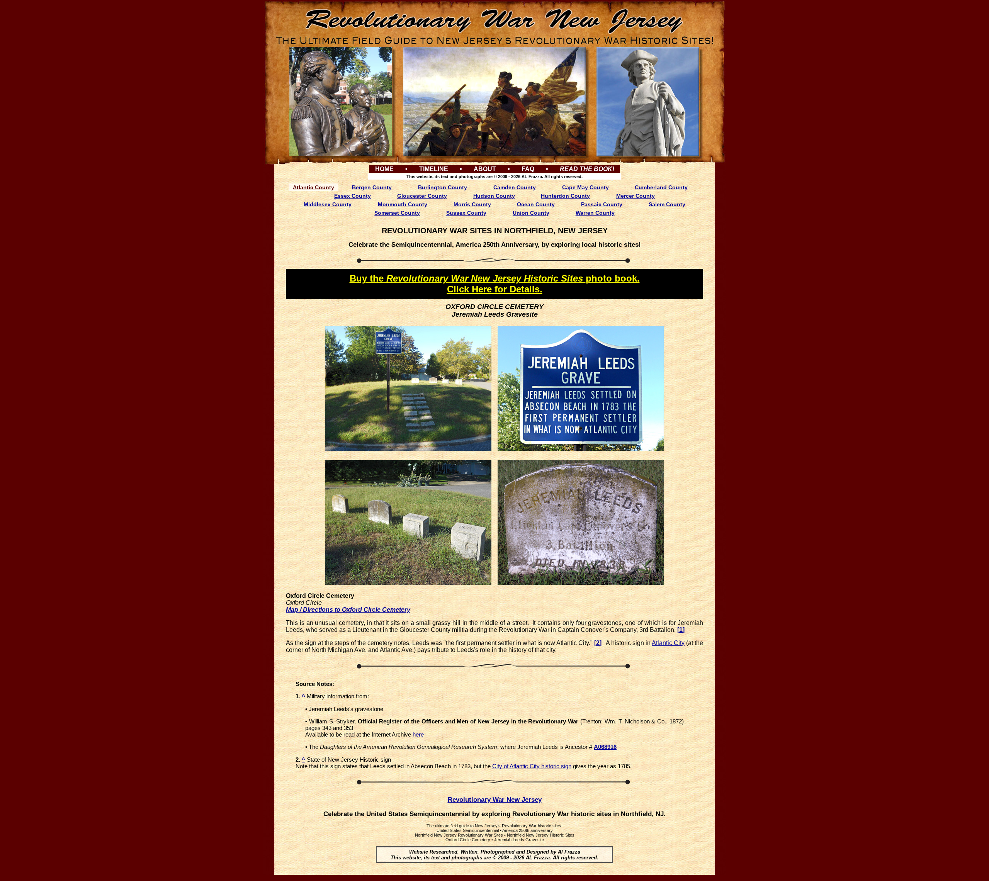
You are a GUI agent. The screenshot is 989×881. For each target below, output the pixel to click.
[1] (681, 629)
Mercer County (635, 196)
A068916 (605, 747)
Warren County (595, 213)
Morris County (472, 204)
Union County (531, 213)
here (418, 734)
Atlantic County (313, 187)
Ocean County (536, 204)
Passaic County (601, 204)
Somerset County (397, 213)
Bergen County (372, 187)
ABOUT (485, 169)
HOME (384, 169)
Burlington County (442, 187)
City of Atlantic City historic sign (531, 766)
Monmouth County (402, 204)
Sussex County (466, 213)
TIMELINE (433, 169)
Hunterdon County (565, 196)
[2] (598, 643)
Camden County (514, 187)
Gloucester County (422, 196)
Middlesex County (328, 204)
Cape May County (585, 187)
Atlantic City (668, 643)
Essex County (352, 196)
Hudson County (494, 196)
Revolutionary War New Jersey (495, 799)
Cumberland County (661, 187)
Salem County (667, 204)
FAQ (528, 169)
